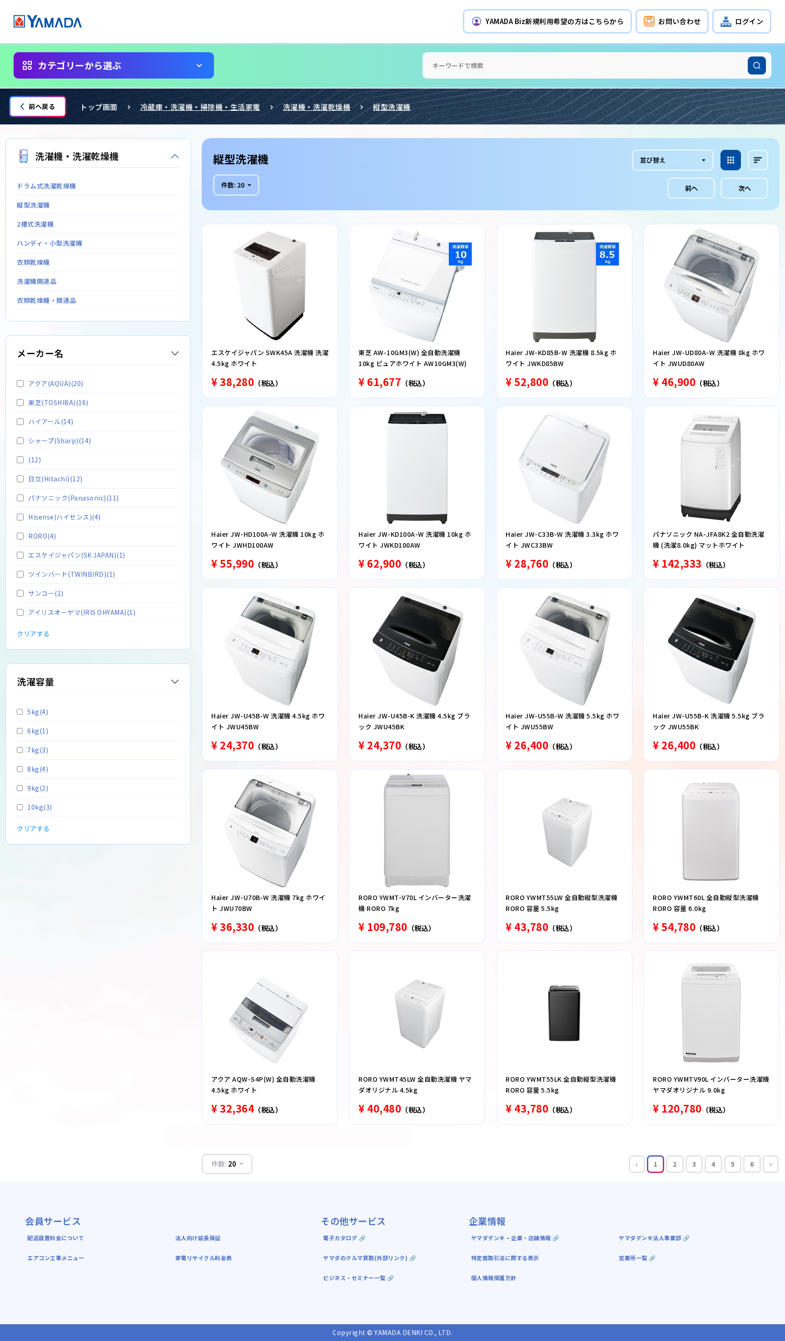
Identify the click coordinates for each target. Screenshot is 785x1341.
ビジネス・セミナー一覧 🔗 (358, 1278)
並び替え (653, 159)
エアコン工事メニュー (55, 1258)
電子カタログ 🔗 (344, 1238)
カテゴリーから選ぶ (80, 65)
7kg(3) (37, 749)
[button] (547, 21)
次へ (744, 188)
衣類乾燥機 (33, 262)
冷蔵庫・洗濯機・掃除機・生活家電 (200, 106)
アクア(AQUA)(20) (56, 383)
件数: (232, 184)
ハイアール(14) (51, 421)
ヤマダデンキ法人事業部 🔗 (654, 1238)
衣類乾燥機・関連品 (46, 300)
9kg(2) (37, 787)
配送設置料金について (56, 1238)
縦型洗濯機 (392, 106)
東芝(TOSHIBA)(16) (58, 402)
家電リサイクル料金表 (203, 1258)
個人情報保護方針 (494, 1278)
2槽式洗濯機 (35, 223)
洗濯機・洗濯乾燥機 (317, 106)
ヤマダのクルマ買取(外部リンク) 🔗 (369, 1258)
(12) (34, 459)
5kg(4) (37, 711)
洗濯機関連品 (36, 281)
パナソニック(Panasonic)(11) (73, 497)
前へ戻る (42, 106)
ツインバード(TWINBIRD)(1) (71, 574)
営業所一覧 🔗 (637, 1258)
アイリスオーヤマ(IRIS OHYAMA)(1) (81, 612)
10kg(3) (39, 807)
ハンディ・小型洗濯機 (49, 242)
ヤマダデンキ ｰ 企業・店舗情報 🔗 (515, 1238)
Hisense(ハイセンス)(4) (64, 516)
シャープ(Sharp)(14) (59, 440)
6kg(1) (37, 730)
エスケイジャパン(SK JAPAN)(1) (76, 554)
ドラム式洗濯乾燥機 (46, 185)
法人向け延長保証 (198, 1238)
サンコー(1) (46, 593)
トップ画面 (99, 106)
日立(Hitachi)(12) (55, 478)
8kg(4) (37, 768)
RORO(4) (42, 535)
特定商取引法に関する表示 (505, 1258)
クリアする (33, 633)
